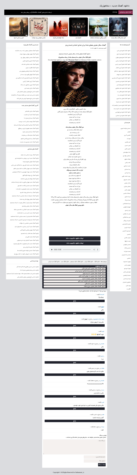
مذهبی (128, 258)
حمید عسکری (127, 166)
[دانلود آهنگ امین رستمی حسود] (18, 27)
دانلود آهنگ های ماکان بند (123, 91)
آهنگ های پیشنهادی (125, 12)
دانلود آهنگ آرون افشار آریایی (31, 81)
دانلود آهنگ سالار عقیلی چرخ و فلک (94, 286)
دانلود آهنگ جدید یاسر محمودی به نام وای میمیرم (26, 243)
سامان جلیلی (127, 186)
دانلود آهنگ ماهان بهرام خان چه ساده (29, 199)
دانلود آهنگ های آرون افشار (123, 67)
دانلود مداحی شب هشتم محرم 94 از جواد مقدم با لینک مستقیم (23, 273)
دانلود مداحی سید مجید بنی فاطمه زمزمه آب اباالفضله (25, 95)
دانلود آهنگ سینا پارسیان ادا (31, 118)
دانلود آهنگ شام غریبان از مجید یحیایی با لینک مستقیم (25, 216)
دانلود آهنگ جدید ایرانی (54, 261)
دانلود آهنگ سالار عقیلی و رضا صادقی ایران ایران (90, 271)
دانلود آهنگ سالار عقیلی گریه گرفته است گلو (91, 281)
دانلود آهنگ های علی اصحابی (123, 115)
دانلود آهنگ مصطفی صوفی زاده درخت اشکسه (27, 50)
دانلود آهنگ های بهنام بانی (123, 85)
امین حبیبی (127, 145)
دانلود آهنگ (86, 54)
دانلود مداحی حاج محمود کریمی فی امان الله (28, 98)
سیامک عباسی (126, 193)
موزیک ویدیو (127, 268)
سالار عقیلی (127, 183)
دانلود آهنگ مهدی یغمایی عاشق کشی (29, 230)
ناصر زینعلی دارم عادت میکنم (98, 38)
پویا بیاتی (128, 285)
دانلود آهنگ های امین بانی (123, 50)
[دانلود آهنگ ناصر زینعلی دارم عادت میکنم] (98, 27)
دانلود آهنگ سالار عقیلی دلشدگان (95, 284)
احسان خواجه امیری (125, 128)
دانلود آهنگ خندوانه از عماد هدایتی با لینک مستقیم (25, 196)
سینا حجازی (127, 196)
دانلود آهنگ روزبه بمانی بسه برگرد (30, 155)
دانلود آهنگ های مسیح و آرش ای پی (121, 78)
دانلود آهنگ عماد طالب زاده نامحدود (30, 233)
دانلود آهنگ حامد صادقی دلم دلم (30, 64)
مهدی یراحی (127, 265)
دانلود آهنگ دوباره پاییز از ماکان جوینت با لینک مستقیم (24, 202)
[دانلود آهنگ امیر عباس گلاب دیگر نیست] (118, 27)
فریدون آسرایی (126, 231)
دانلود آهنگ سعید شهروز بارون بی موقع (28, 128)
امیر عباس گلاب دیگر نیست (118, 38)
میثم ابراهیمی (126, 275)
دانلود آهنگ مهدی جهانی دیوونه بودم (29, 54)
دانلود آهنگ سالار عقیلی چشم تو (30, 206)
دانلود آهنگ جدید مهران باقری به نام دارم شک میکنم (25, 182)
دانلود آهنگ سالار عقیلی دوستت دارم (94, 279)
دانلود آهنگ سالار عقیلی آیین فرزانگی (93, 268)
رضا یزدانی (127, 173)
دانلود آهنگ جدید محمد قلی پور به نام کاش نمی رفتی (25, 165)
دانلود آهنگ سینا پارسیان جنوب (30, 132)
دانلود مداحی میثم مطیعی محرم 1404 (29, 270)
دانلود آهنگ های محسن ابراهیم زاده (121, 105)
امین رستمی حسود (19, 38)
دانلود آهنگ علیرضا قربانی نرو (31, 247)
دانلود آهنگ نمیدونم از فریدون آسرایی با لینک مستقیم (24, 220)
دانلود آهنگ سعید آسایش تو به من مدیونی (28, 240)
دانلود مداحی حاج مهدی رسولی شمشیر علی (28, 91)
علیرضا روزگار (126, 220)
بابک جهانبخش (126, 152)
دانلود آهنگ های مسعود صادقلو (122, 71)
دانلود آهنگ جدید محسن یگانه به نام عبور (28, 185)
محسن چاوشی (126, 244)
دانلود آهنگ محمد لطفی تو (32, 237)
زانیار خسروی (127, 179)
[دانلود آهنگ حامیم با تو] (78, 27)
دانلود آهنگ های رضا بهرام (123, 74)
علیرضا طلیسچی (126, 224)
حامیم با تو (78, 38)
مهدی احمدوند (126, 261)
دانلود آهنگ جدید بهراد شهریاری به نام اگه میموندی (26, 172)
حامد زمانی (127, 162)
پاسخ (74, 301)
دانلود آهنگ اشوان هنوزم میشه (31, 161)
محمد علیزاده (127, 251)
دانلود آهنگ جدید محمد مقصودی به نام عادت (27, 189)
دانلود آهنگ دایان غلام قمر (32, 111)
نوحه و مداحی (126, 278)
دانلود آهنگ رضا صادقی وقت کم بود (29, 192)
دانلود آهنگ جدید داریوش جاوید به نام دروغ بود (26, 254)
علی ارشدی (127, 210)
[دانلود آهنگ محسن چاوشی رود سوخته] (38, 27)
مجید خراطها (127, 241)
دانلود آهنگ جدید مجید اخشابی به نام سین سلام (26, 209)
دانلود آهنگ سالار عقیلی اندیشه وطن (94, 273)
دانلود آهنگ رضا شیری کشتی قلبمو (30, 138)
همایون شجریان (126, 282)
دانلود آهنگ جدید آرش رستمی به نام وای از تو (27, 226)
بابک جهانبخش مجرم (58, 38)
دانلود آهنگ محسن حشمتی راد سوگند (29, 223)
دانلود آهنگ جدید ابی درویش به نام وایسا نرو (27, 158)
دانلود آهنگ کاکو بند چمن (32, 67)
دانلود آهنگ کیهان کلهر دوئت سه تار (29, 74)
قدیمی (128, 234)
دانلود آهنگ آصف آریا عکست (31, 114)
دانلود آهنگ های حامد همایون (122, 88)
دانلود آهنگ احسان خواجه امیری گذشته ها (28, 250)
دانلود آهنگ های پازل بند (124, 95)
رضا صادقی (127, 169)
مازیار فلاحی (127, 237)
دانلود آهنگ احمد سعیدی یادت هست (29, 142)
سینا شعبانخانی (126, 203)
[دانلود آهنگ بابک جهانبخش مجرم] (58, 27)
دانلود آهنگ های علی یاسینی (123, 81)
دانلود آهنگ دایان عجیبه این (31, 88)
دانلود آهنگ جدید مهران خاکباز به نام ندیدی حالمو (26, 168)
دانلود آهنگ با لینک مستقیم (76, 261)
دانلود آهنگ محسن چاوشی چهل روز (30, 57)
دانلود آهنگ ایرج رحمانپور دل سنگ (30, 85)
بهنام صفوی (127, 159)
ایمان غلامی (127, 149)
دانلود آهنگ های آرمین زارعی (122, 64)
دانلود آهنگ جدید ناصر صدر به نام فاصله (28, 213)
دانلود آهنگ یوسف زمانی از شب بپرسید (29, 121)
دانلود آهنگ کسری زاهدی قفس (31, 61)
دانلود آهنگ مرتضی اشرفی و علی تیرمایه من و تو (26, 125)
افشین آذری (127, 135)
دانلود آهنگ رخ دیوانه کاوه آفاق (31, 175)
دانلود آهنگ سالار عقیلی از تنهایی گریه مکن (92, 276)
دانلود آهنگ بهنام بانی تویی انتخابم (30, 179)
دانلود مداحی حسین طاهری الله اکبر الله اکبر (28, 267)
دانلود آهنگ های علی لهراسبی (122, 112)
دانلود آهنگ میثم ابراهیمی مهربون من (29, 71)
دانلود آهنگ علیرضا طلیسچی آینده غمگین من (27, 78)
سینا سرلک (127, 200)
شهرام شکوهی (126, 207)
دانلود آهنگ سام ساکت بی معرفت (30, 135)
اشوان (128, 132)
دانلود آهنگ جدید (65, 261)
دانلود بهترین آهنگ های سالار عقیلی (74, 205)
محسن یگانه (127, 248)
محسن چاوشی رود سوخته (38, 38)
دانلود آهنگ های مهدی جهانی (123, 57)
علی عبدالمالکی (126, 217)
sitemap (114, 12)
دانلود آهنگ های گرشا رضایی (123, 61)
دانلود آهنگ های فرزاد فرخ (123, 54)
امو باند (128, 138)
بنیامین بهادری (126, 155)
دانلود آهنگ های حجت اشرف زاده (122, 108)
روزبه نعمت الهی (126, 176)
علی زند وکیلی (126, 214)
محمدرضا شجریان (126, 255)
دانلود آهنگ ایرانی (88, 261)
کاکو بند (128, 289)
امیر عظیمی (127, 142)
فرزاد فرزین (127, 227)
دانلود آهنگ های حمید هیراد (123, 102)
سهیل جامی (127, 190)
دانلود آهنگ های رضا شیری (123, 98)
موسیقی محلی (126, 272)
